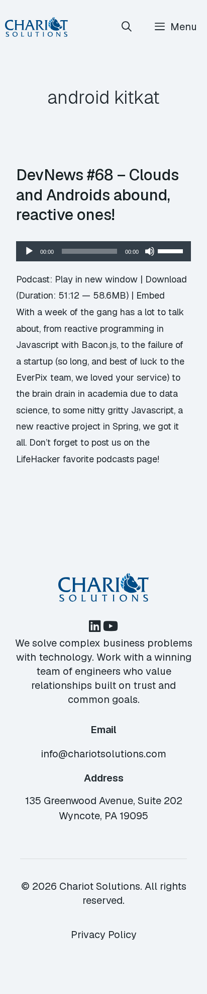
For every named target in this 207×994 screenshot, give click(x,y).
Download (166, 279)
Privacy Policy (104, 934)
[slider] (172, 250)
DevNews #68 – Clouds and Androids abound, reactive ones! (97, 195)
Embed (150, 295)
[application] (103, 251)
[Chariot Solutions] (36, 27)
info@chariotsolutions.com (103, 753)
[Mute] (150, 251)
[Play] (29, 251)
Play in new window (96, 279)
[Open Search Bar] (127, 27)
